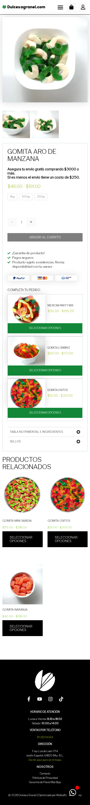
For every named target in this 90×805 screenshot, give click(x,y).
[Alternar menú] (60, 7)
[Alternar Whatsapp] (72, 792)
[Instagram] (50, 699)
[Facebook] (29, 699)
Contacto (45, 773)
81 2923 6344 (45, 737)
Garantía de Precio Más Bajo (45, 782)
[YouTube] (39, 699)
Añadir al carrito (45, 237)
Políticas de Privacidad (45, 778)
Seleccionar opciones (45, 328)
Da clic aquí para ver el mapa (45, 760)
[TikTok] (61, 699)
